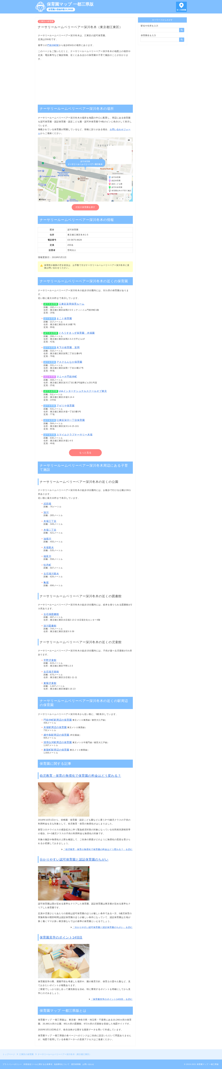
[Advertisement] (85, 81)
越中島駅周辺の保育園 (56, 735)
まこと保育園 (64, 318)
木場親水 (49, 547)
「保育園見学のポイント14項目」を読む (112, 999)
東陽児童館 (50, 683)
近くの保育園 (181, 10)
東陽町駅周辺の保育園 (56, 749)
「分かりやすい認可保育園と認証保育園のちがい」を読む (102, 927)
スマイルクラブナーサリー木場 (74, 434)
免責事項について (62, 1064)
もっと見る (85, 452)
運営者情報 (76, 1064)
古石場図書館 (51, 614)
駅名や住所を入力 (149, 26)
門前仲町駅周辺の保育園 (58, 720)
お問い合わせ (88, 1064)
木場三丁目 (50, 521)
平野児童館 (50, 660)
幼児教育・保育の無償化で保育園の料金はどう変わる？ (80, 775)
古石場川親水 (51, 573)
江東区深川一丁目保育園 (71, 420)
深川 (46, 512)
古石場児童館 (51, 671)
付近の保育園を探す (85, 207)
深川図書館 (50, 625)
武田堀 (47, 503)
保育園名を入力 (148, 35)
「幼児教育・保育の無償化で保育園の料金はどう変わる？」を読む (98, 849)
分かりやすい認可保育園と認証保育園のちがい (74, 859)
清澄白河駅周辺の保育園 (58, 742)
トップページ (9, 1054)
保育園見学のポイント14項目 (61, 937)
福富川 (47, 556)
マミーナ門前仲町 (67, 376)
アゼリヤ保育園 (66, 405)
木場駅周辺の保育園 (55, 727)
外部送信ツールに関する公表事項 (38, 1064)
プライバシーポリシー (12, 1064)
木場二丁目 (50, 530)
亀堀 (46, 582)
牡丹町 (47, 565)
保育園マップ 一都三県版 (70, 4)
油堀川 (47, 538)
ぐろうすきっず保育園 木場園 (77, 333)
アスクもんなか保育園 (69, 362)
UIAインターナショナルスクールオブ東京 (83, 391)
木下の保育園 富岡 (68, 347)
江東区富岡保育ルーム (71, 304)
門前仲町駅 (53, 45)
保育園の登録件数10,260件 (60, 9)
